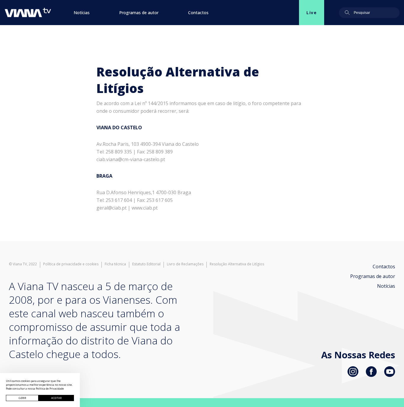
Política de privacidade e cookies (70, 264)
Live (311, 12)
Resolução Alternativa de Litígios (237, 264)
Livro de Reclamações (185, 264)
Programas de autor (139, 12)
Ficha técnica (115, 264)
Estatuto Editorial (146, 264)
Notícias (82, 12)
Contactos (198, 12)
